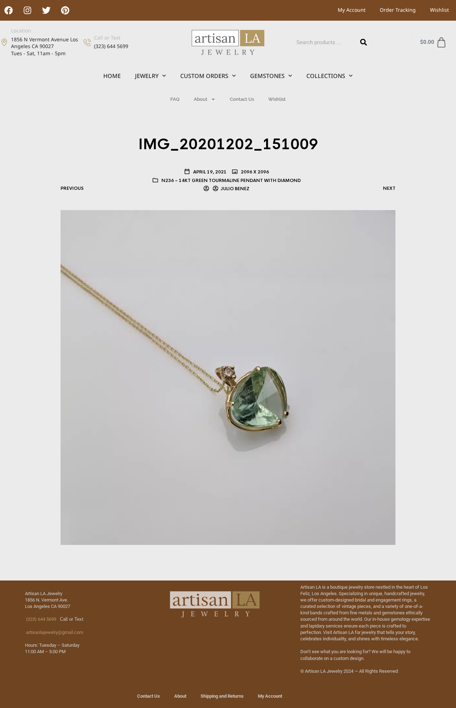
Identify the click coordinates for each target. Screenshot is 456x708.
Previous (72, 188)
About (200, 99)
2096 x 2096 (254, 172)
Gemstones (267, 76)
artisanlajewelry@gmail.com (54, 632)
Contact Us (242, 99)
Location (21, 30)
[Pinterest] (65, 10)
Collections (325, 76)
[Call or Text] (87, 42)
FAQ (175, 99)
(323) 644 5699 (40, 619)
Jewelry (147, 76)
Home (112, 76)
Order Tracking (398, 9)
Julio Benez (235, 189)
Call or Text (107, 37)
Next (389, 188)
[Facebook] (8, 10)
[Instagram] (27, 10)
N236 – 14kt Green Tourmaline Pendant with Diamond (231, 180)
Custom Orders (204, 76)
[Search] (364, 42)
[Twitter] (46, 10)
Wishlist (439, 9)
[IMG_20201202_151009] (228, 376)
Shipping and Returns (222, 696)
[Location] (4, 42)
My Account (352, 9)
